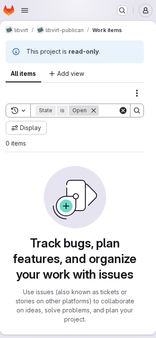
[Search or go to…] (122, 10)
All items (23, 73)
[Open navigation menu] (25, 10)
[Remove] (93, 110)
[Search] (137, 110)
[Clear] (123, 110)
